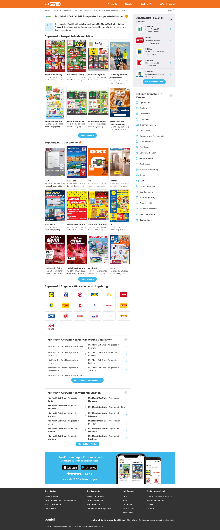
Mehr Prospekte (87, 135)
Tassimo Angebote (95, 496)
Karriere (150, 508)
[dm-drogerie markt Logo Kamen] (94, 305)
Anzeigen (169, 10)
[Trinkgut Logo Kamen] (80, 316)
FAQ (124, 496)
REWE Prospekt (52, 496)
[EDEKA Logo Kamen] (51, 305)
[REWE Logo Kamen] (123, 294)
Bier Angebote (93, 504)
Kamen (47, 10)
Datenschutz (128, 508)
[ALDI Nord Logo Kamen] (65, 294)
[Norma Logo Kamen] (123, 305)
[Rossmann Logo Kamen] (80, 294)
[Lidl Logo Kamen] (51, 294)
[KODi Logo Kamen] (94, 316)
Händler (129, 4)
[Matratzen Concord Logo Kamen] (51, 327)
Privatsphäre (128, 512)
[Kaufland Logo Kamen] (80, 305)
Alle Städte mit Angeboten (99, 508)
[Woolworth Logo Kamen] (109, 305)
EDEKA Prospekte (53, 504)
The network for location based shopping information (151, 520)
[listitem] (55, 62)
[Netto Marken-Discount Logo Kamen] (65, 305)
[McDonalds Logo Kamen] (109, 294)
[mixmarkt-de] (49, 16)
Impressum (127, 504)
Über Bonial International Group (161, 496)
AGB (124, 500)
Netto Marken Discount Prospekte (60, 500)
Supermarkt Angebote (62, 10)
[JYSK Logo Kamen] (51, 316)
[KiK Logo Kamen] (65, 316)
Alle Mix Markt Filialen (87, 444)
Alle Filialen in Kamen (154, 82)
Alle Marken (50, 508)
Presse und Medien (155, 500)
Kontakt (150, 504)
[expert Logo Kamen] (109, 316)
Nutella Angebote (95, 500)
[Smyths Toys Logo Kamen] (123, 316)
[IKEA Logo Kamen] (94, 294)
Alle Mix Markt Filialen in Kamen (87, 380)
